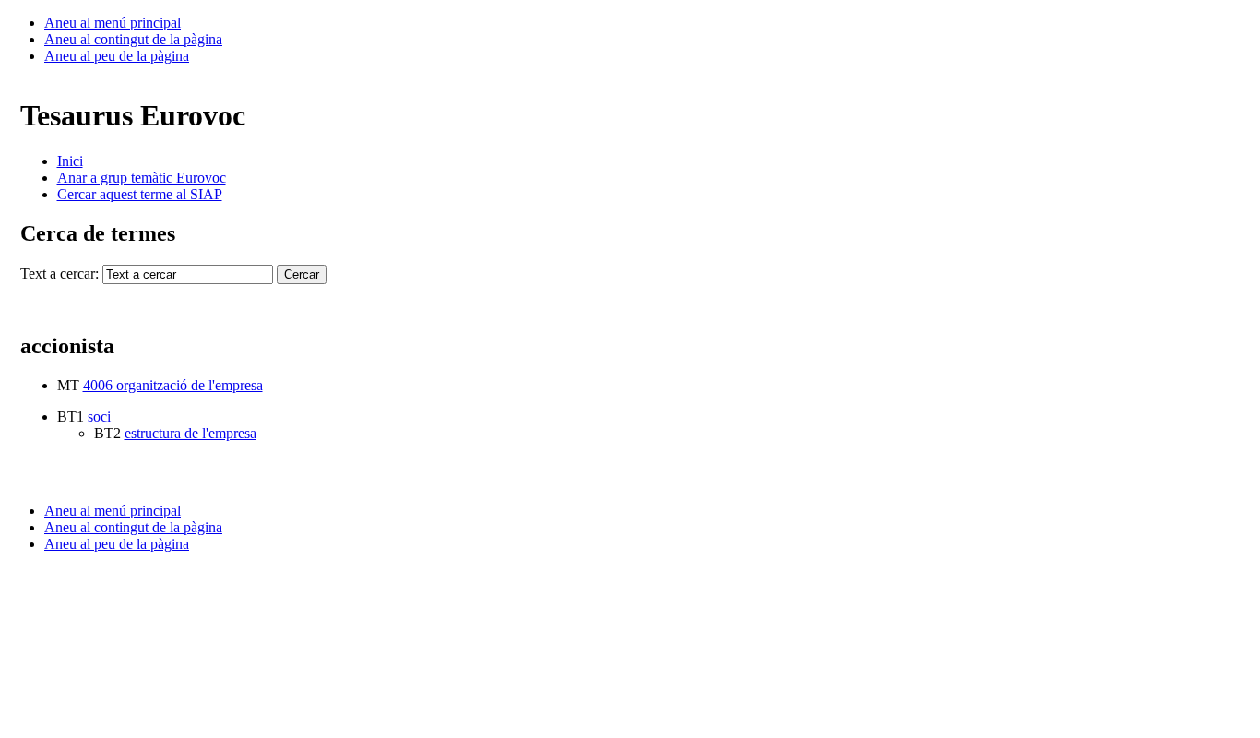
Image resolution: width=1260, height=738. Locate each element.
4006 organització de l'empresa (173, 385)
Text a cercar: (59, 273)
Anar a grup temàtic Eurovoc (141, 177)
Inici (70, 161)
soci (99, 416)
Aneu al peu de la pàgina (116, 56)
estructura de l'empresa (190, 433)
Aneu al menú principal (112, 22)
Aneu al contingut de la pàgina (133, 39)
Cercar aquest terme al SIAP (139, 194)
